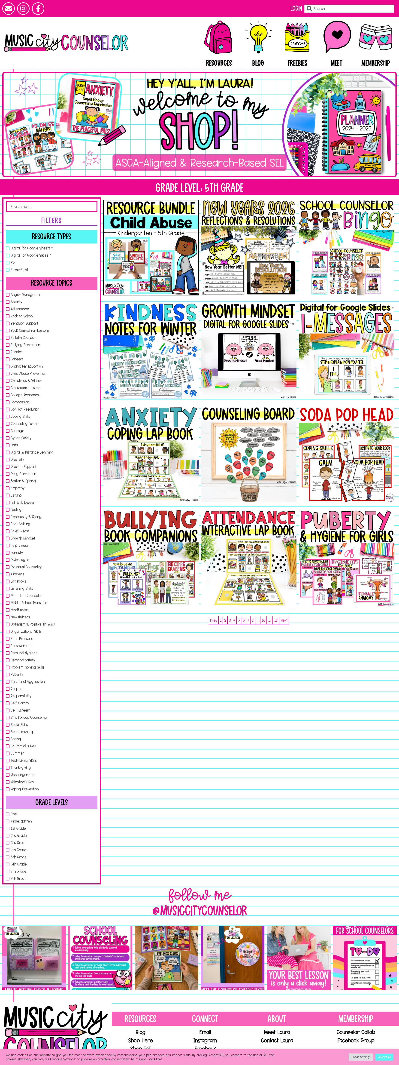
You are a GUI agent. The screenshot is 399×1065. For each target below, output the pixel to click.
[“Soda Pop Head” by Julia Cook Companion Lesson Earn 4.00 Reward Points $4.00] (346, 454)
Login (296, 8)
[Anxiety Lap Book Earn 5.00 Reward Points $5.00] (151, 454)
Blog (258, 63)
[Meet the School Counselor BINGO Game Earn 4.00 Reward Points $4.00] (346, 247)
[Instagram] (23, 8)
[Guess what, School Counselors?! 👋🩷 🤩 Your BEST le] (298, 958)
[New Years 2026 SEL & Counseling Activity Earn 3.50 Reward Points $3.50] (249, 247)
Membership (376, 63)
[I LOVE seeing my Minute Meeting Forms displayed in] (34, 958)
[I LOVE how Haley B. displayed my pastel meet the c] (232, 958)
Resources (219, 63)
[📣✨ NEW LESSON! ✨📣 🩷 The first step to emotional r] (166, 958)
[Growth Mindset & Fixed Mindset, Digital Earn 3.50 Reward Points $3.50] (249, 351)
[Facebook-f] (38, 8)
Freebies (298, 63)
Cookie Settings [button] (360, 1057)
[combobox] (349, 9)
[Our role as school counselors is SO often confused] (100, 958)
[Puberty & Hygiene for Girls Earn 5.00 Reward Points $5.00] (346, 558)
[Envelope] (8, 8)
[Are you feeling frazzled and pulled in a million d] (365, 958)
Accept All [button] (384, 1057)
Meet (336, 63)
